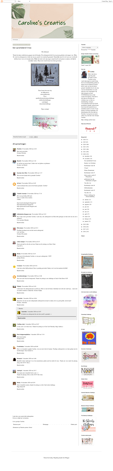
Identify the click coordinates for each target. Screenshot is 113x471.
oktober (87, 199)
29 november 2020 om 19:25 (39, 214)
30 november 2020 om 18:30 (29, 286)
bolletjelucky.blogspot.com (24, 214)
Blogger (67, 458)
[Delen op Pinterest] (37, 137)
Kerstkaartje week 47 (89, 173)
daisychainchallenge (45, 104)
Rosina (19, 254)
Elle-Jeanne (20, 228)
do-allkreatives (45, 92)
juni (86, 209)
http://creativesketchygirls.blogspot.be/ (26, 203)
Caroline (92, 72)
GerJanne (19, 266)
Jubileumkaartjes (88, 188)
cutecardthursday (45, 94)
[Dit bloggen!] (32, 137)
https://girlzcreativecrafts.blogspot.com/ (27, 206)
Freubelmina (20, 346)
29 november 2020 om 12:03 (29, 149)
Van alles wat (87, 183)
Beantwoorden (20, 155)
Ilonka (18, 382)
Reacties (21, 308)
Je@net (19, 183)
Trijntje (19, 286)
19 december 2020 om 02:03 (28, 382)
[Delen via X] (33, 137)
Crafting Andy (21, 324)
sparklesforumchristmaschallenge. (45, 98)
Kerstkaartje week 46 (89, 185)
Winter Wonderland (89, 170)
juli (86, 207)
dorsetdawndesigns (22, 276)
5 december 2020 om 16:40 (29, 358)
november (87, 158)
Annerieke (19, 298)
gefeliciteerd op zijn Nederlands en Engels (90, 179)
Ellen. (75, 55)
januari (86, 221)
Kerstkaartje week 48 (89, 165)
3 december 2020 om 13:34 (37, 334)
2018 (84, 227)
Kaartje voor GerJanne (90, 163)
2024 (84, 144)
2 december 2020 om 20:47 (32, 324)
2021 (84, 151)
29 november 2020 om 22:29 (28, 253)
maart (86, 216)
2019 (84, 224)
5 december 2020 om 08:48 (31, 346)
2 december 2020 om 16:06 (30, 298)
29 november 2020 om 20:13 (31, 228)
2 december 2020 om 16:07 (34, 311)
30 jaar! (86, 168)
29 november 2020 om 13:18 (29, 161)
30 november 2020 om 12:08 (34, 276)
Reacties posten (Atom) (26, 427)
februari (87, 219)
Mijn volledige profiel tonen (88, 120)
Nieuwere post (16, 424)
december (87, 156)
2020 (84, 154)
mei (86, 211)
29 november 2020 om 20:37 (32, 241)
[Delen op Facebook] (35, 137)
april (86, 214)
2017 (84, 229)
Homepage (15, 39)
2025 (84, 142)
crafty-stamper (21, 242)
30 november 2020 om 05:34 (30, 266)
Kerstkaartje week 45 (89, 190)
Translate (93, 50)
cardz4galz (45, 102)
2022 (84, 149)
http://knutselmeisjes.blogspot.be (25, 204)
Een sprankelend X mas (90, 161)
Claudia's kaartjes (22, 193)
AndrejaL (19, 370)
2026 (84, 139)
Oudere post (74, 424)
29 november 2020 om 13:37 (35, 173)
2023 (84, 147)
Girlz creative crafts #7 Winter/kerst (90, 176)
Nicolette (19, 149)
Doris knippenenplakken (23, 334)
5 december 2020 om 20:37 (29, 370)
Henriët (19, 161)
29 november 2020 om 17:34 (34, 193)
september (87, 202)
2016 (84, 231)
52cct (44, 96)
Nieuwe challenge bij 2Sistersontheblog (89, 195)
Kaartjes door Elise (22, 173)
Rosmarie (19, 358)
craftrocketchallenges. (45, 100)
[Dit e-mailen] (30, 137)
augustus (87, 204)
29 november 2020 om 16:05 (28, 183)
